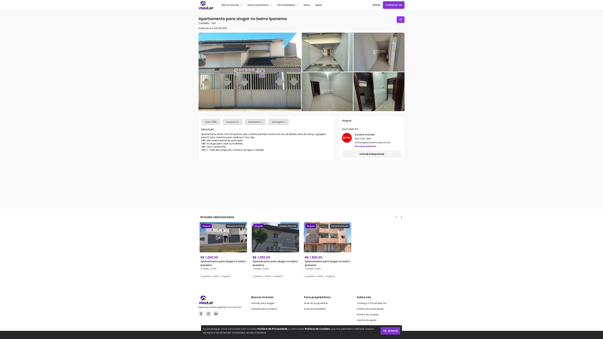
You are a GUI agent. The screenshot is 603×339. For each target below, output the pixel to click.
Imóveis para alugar (263, 303)
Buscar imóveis (230, 5)
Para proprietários (258, 5)
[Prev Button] (396, 217)
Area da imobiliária (315, 308)
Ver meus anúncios (365, 146)
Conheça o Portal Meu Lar (371, 303)
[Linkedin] (216, 313)
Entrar (376, 5)
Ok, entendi (390, 331)
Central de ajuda (366, 320)
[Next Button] (401, 217)
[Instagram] (208, 313)
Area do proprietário (316, 303)
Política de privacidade (370, 308)
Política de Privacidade (273, 329)
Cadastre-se (393, 5)
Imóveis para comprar (264, 308)
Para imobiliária (286, 5)
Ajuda (318, 5)
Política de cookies (368, 314)
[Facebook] (201, 313)
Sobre (307, 5)
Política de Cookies (317, 329)
